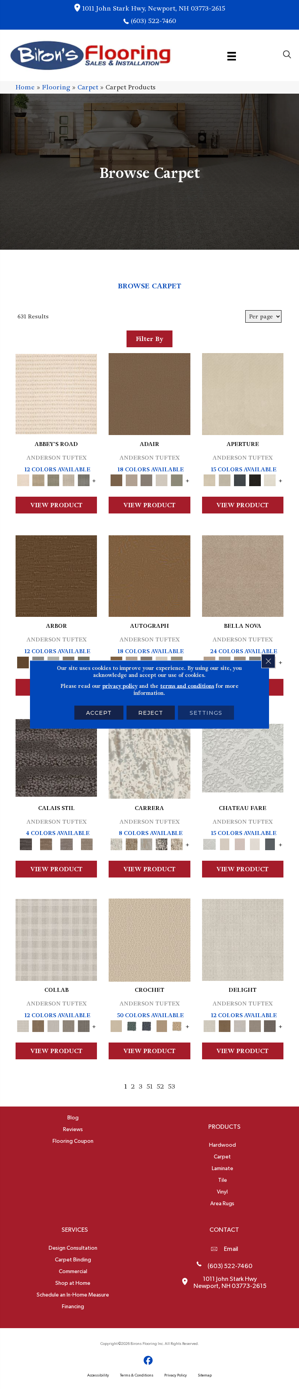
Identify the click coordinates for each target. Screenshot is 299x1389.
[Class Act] (146, 479)
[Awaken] (224, 843)
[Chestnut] (56, 575)
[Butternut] (177, 1025)
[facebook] (148, 1361)
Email (231, 1249)
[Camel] (131, 843)
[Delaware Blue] (83, 479)
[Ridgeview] (67, 843)
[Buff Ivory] (242, 393)
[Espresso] (254, 479)
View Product (56, 505)
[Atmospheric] (242, 756)
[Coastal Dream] (146, 843)
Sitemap (205, 1375)
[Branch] (161, 1025)
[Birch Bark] (53, 1025)
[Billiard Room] (131, 1025)
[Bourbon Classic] (149, 393)
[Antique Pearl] (56, 939)
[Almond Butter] (149, 939)
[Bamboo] (38, 479)
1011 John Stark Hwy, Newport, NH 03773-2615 (153, 8)
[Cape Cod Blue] (239, 479)
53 (171, 1086)
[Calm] (254, 843)
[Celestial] (270, 843)
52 (160, 1086)
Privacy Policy (175, 1375)
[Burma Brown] (56, 756)
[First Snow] (270, 479)
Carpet (87, 87)
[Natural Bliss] (177, 843)
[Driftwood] (83, 1025)
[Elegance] (161, 479)
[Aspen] (149, 756)
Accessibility (98, 1375)
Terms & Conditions (136, 1375)
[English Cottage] (177, 479)
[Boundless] (53, 479)
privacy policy (119, 686)
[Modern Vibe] (161, 843)
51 (149, 1086)
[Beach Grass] (242, 575)
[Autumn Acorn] (38, 1025)
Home (25, 87)
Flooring (56, 87)
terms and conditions (187, 686)
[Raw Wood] (46, 843)
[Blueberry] (146, 1025)
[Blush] (239, 843)
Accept (99, 712)
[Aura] (56, 393)
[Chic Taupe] (68, 479)
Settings (206, 712)
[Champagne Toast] (131, 479)
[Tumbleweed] (87, 843)
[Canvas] (224, 479)
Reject (150, 712)
